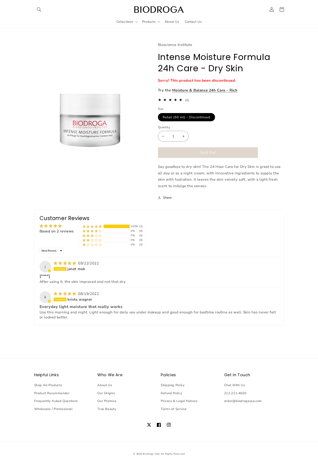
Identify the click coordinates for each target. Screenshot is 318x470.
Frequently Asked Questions (56, 401)
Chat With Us (234, 385)
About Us (104, 385)
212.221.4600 (235, 393)
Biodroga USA (151, 453)
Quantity (164, 127)
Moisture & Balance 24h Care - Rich (204, 90)
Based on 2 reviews (57, 231)
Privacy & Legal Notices (179, 401)
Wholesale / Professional (53, 409)
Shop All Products (48, 385)
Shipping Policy (173, 385)
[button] (39, 10)
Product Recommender (52, 393)
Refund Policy (171, 393)
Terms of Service (174, 409)
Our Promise (106, 401)
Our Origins (106, 393)
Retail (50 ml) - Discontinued (186, 117)
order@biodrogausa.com (243, 401)
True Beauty (106, 409)
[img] (65, 263)
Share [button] (167, 197)
